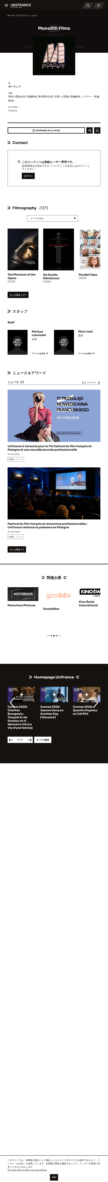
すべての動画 (42, 739)
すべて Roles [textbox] (37, 218)
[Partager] (89, 130)
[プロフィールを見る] (98, 6)
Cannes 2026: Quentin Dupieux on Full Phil (52, 710)
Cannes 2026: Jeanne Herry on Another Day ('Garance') (19, 712)
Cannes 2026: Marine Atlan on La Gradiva (86, 710)
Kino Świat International (88, 603)
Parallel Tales (88, 275)
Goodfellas (51, 609)
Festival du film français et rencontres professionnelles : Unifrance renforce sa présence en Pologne (47, 525)
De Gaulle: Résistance (51, 276)
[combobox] (52, 218)
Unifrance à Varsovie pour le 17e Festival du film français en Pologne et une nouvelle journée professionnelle (50, 448)
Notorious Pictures (21, 605)
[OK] (54, 1177)
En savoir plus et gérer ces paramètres (27, 1170)
